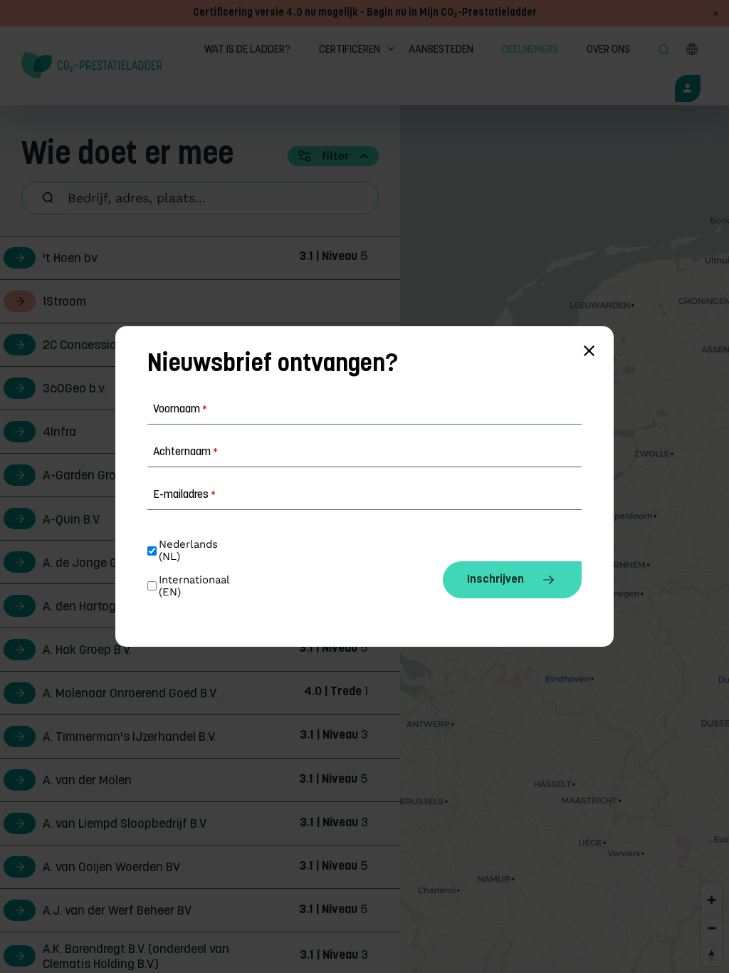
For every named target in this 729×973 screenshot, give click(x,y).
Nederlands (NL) (190, 550)
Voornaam (180, 409)
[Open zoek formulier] (665, 50)
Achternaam (185, 452)
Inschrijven (495, 580)
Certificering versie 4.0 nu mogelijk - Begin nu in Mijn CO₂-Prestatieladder (365, 13)
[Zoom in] (711, 900)
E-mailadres (184, 495)
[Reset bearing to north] (711, 955)
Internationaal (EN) (196, 586)
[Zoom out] (711, 927)
